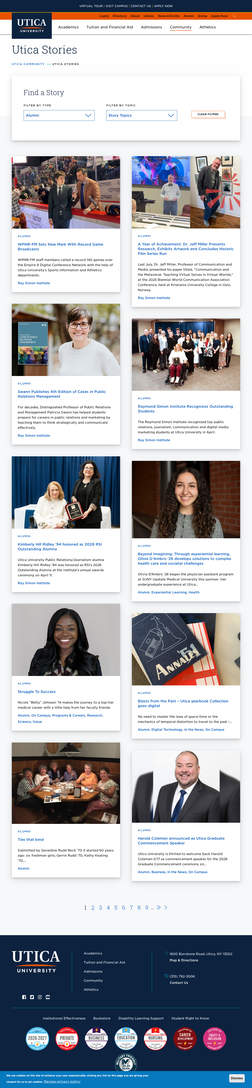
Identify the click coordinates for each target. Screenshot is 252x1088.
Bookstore (101, 1018)
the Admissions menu (152, 32)
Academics (68, 27)
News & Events (169, 16)
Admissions (151, 27)
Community (181, 27)
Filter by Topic (121, 105)
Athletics (207, 27)
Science (24, 722)
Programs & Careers (68, 715)
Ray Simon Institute (34, 283)
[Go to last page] (165, 908)
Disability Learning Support (141, 1018)
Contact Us (141, 6)
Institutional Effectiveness (64, 1018)
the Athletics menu (208, 32)
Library (149, 16)
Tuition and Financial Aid (109, 27)
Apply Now (163, 6)
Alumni (188, 16)
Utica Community (28, 64)
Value (37, 722)
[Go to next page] (157, 908)
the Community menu (181, 32)
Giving (202, 16)
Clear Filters (208, 114)
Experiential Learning (169, 592)
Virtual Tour (91, 6)
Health (194, 592)
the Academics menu (68, 32)
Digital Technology (166, 730)
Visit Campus (117, 6)
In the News (193, 730)
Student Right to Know (190, 1018)
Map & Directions (184, 960)
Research (94, 715)
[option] (24, 997)
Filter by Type (37, 105)
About (135, 16)
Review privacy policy (62, 1081)
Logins (104, 16)
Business (158, 872)
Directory (120, 16)
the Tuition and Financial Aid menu (110, 32)
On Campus (40, 715)
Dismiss (237, 1078)
